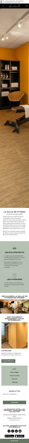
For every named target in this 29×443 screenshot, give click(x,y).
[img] (15, 6)
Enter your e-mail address (10, 394)
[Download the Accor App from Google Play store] (9, 436)
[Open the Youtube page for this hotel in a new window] (20, 431)
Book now (14, 441)
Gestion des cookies (14, 375)
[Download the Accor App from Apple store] (19, 436)
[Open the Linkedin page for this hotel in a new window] (16, 431)
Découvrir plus (8, 361)
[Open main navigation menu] (3, 6)
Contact (14, 369)
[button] (7, 306)
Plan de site (14, 379)
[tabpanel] (14, 108)
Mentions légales (14, 372)
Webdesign (15, 382)
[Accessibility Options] (2, 2)
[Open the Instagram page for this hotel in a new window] (9, 431)
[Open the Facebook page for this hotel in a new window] (12, 431)
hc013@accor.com (14, 420)
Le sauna (6, 350)
